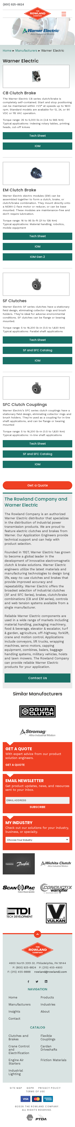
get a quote (15, 765)
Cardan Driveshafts (49, 1048)
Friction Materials (53, 1060)
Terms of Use (35, 1091)
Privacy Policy (49, 1088)
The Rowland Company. (42, 1106)
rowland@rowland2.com (50, 971)
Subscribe (37, 807)
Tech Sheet (37, 136)
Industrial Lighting (16, 1072)
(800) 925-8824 (13, 4)
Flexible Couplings (48, 1037)
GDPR (30, 1088)
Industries (48, 1004)
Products (47, 997)
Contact (14, 1018)
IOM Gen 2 (37, 257)
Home (7, 50)
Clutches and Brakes (18, 1037)
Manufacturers (26, 50)
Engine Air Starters (16, 1061)
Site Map (16, 1088)
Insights (14, 1011)
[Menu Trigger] (64, 14)
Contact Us (37, 678)
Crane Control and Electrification (19, 1049)
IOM (37, 146)
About (45, 1011)
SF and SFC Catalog (37, 350)
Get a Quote (37, 485)
